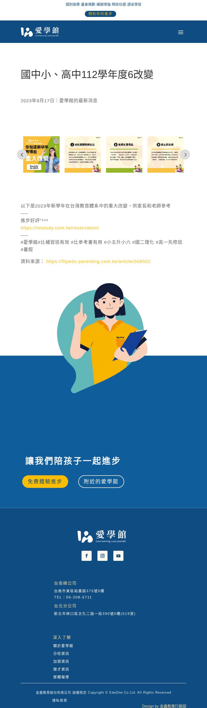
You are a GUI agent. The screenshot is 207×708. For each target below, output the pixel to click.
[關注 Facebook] (87, 556)
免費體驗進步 (45, 481)
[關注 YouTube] (118, 556)
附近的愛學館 (101, 481)
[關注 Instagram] (102, 556)
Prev (22, 154)
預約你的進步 (100, 14)
